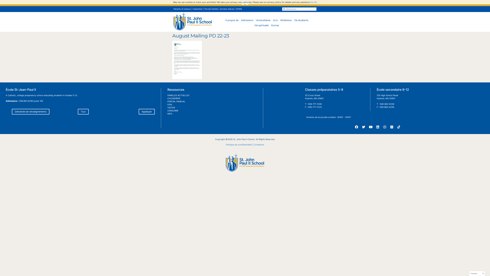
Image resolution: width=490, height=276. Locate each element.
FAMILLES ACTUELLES (178, 95)
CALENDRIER (173, 98)
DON (169, 104)
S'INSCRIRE (172, 110)
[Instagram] (385, 127)
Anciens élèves (227, 9)
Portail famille (211, 9)
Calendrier (198, 9)
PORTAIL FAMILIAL (176, 101)
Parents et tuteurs (182, 9)
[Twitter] (363, 127)
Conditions (259, 144)
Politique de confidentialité (239, 144)
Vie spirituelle (261, 25)
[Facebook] (356, 127)
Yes (312, 2)
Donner (275, 25)
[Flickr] (392, 127)
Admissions (247, 20)
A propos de (231, 20)
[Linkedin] (378, 127)
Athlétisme (286, 20)
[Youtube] (371, 127)
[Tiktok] (399, 127)
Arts (275, 20)
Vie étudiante (301, 20)
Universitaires (263, 20)
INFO (169, 113)
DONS (239, 9)
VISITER (171, 107)
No (315, 2)
